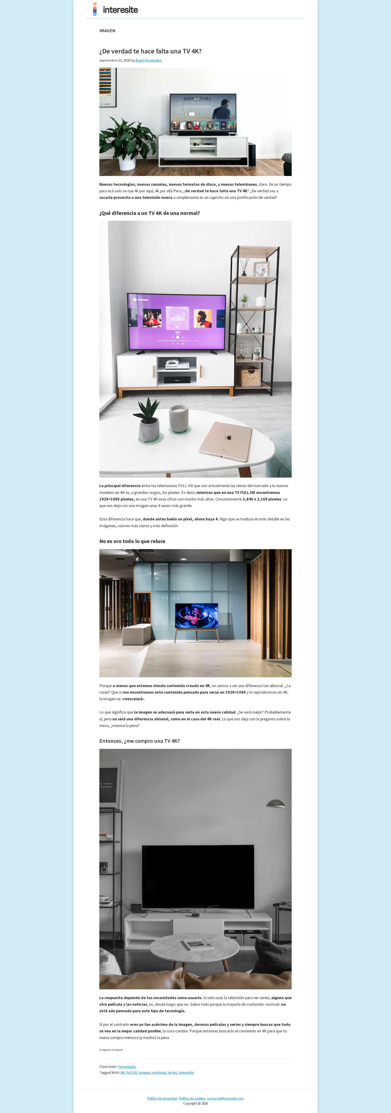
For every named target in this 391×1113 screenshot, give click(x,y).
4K (122, 1072)
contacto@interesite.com (225, 1098)
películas (159, 1072)
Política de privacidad (162, 1098)
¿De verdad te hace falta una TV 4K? (150, 51)
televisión (186, 1072)
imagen (145, 1072)
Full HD (131, 1072)
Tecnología (127, 1066)
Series (172, 1072)
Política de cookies (192, 1098)
